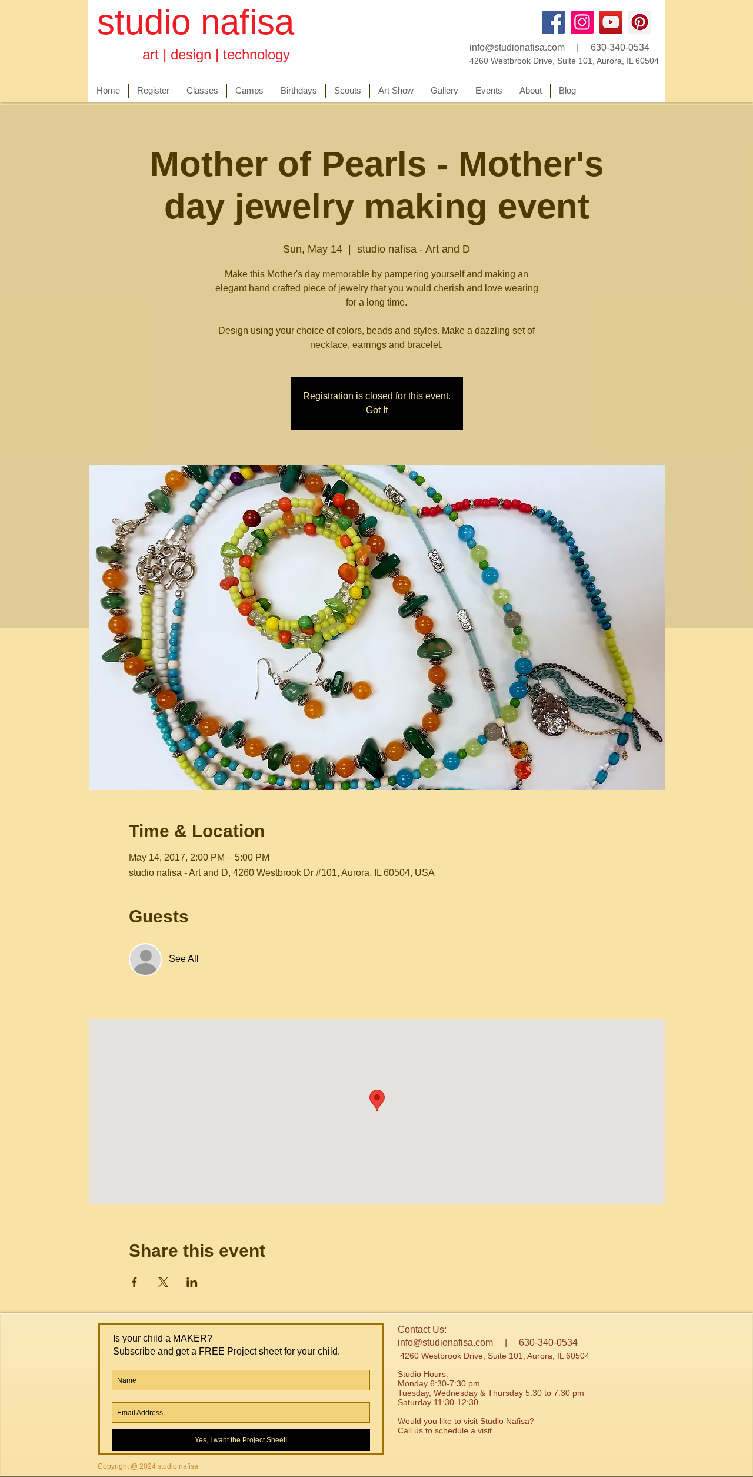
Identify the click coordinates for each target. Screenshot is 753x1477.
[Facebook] (553, 22)
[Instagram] (582, 22)
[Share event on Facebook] (134, 1282)
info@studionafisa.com (517, 47)
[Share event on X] (163, 1282)
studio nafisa (195, 22)
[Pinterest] (639, 22)
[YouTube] (610, 22)
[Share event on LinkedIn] (192, 1282)
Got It (377, 410)
